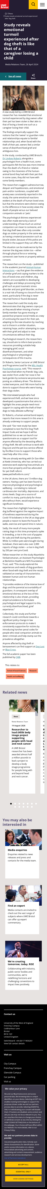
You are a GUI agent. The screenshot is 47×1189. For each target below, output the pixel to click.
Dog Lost (40, 646)
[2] (15, 803)
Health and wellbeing (15, 676)
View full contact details (14, 1043)
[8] (15, 806)
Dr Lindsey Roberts (12, 158)
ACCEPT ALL (23, 1164)
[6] (31, 803)
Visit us (7, 1081)
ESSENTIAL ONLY (23, 1171)
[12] (31, 806)
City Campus (10, 1063)
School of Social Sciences (16, 671)
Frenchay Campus (13, 1068)
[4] (23, 803)
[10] (23, 806)
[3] (19, 803)
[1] (11, 803)
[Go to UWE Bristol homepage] (6, 13)
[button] (33, 76)
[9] (19, 806)
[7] (36, 803)
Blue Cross (10, 649)
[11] (27, 806)
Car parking (9, 1077)
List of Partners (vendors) (14, 1158)
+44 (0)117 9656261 (24, 1040)
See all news (14, 76)
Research (33, 671)
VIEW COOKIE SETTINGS (23, 1179)
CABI (18, 657)
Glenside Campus (12, 1072)
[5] (27, 803)
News (11, 13)
